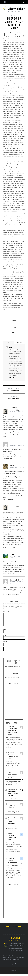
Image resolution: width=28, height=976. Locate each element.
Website (11, 377)
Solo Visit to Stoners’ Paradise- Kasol (13, 837)
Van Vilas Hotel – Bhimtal (14, 397)
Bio (8, 342)
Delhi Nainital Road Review (14, 389)
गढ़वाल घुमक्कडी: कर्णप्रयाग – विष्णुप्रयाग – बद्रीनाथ (13, 793)
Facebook (14, 322)
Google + (14, 329)
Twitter (14, 325)
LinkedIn (14, 332)
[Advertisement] (14, 702)
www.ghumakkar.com (8, 930)
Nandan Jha (14, 410)
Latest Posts (19, 342)
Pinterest (14, 327)
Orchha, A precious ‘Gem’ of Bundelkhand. (13, 821)
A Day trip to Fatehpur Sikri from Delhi (13, 756)
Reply (23, 410)
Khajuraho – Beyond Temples (12, 861)
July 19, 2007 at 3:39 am (17, 412)
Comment (6, 612)
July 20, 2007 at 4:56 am (17, 508)
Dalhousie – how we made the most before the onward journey (13, 731)
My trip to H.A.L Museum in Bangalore (12, 775)
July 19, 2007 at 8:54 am (17, 445)
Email (14, 334)
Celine (12, 555)
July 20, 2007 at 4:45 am (17, 467)
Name (5, 629)
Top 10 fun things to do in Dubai (12, 806)
